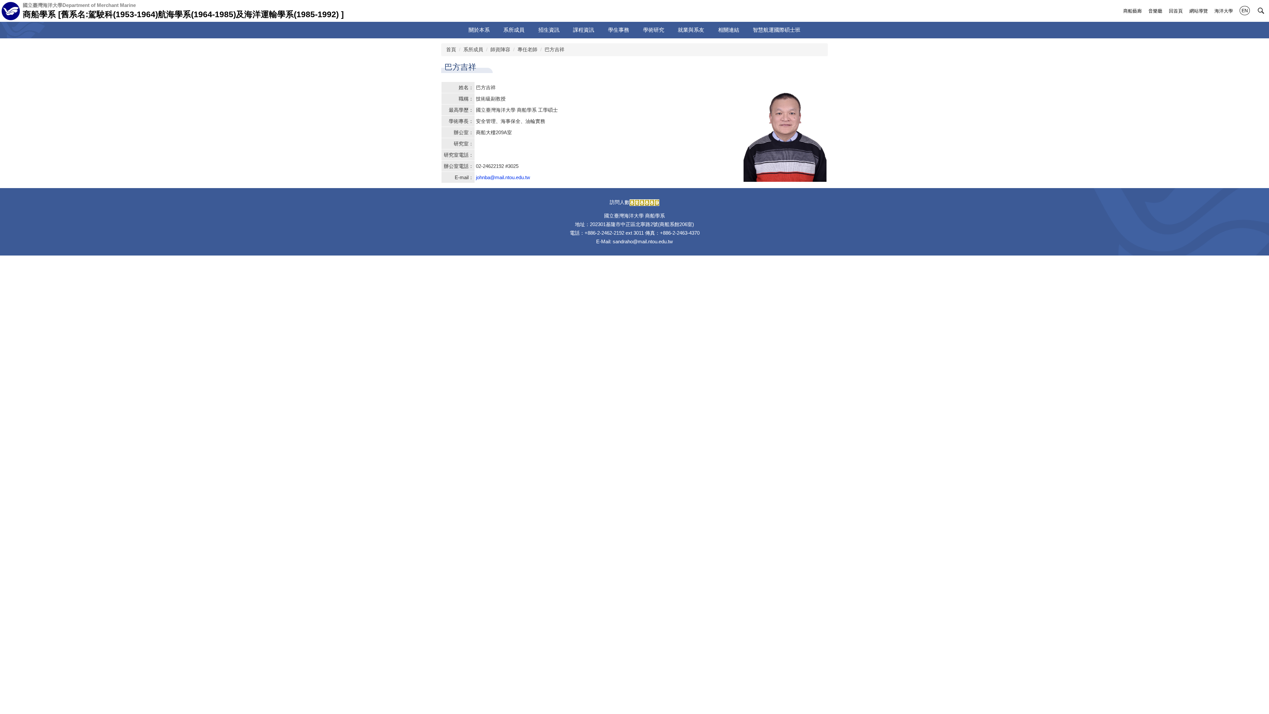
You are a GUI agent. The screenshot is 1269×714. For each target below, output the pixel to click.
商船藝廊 (1132, 11)
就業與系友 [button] (691, 30)
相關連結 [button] (728, 30)
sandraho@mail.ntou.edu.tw (643, 241)
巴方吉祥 (554, 49)
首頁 (451, 49)
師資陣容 (500, 49)
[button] (1261, 11)
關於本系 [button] (479, 30)
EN (1245, 10)
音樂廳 (1155, 11)
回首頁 (1176, 11)
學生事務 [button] (618, 30)
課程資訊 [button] (583, 30)
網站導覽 (1198, 11)
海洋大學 (1223, 11)
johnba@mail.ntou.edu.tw (503, 177)
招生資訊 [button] (548, 30)
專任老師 (527, 49)
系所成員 (473, 49)
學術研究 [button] (653, 30)
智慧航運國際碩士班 (776, 30)
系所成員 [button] (513, 30)
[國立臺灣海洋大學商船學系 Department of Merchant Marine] (10, 11)
